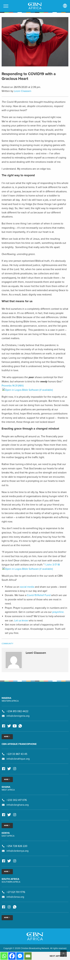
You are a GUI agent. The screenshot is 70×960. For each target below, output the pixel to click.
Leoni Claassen (22, 91)
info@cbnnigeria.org (18, 716)
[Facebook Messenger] (20, 956)
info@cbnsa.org (15, 897)
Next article (57, 956)
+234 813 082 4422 (17, 711)
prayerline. (58, 612)
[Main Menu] (5, 6)
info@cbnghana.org (18, 804)
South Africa (10, 878)
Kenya (6, 832)
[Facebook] (12, 956)
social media (27, 586)
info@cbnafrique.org (18, 758)
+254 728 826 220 (17, 846)
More (6, 737)
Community (7, 643)
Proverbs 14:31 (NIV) (13, 385)
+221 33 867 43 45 (17, 754)
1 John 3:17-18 (52, 564)
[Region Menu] (65, 5)
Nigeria (6, 697)
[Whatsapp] (4, 956)
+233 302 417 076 (17, 800)
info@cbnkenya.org (17, 850)
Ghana (6, 786)
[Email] (28, 956)
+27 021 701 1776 (16, 892)
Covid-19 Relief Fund (39, 595)
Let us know (21, 620)
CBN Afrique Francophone (19, 744)
